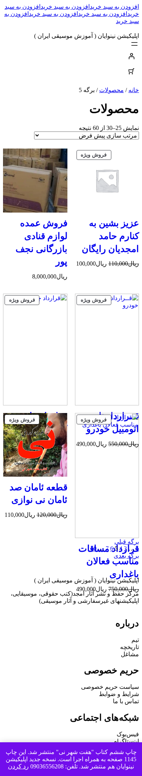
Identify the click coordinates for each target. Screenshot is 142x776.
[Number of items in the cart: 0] (131, 71)
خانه (133, 90)
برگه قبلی (126, 541)
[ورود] (71, 56)
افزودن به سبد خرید (114, 6)
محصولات (111, 90)
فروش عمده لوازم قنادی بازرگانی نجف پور (41, 242)
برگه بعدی (126, 555)
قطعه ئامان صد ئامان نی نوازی (38, 493)
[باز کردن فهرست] (134, 43)
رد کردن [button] (18, 766)
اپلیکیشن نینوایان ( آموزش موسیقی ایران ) (86, 36)
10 (94, 548)
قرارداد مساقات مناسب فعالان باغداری (108, 561)
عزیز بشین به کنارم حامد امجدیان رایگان (110, 235)
